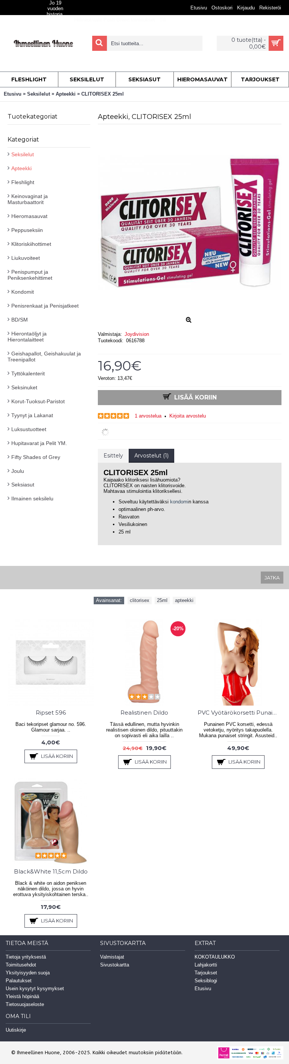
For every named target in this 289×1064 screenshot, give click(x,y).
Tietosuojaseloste (25, 1004)
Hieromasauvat (29, 216)
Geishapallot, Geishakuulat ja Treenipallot (44, 357)
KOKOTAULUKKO (215, 957)
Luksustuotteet (28, 429)
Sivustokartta (114, 965)
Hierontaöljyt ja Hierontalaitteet (27, 337)
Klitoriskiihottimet (31, 244)
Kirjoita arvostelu (187, 416)
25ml (162, 600)
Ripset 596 (51, 712)
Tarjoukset (206, 973)
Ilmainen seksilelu (32, 498)
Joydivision (137, 334)
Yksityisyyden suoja (28, 973)
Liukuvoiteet (25, 258)
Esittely (113, 455)
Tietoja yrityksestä (26, 957)
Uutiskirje (16, 1030)
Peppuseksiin (27, 230)
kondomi (179, 502)
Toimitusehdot (21, 965)
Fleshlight (22, 182)
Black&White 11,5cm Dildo (51, 871)
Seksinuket (24, 387)
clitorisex (139, 600)
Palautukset (19, 980)
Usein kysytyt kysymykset (35, 988)
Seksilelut (22, 154)
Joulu (17, 471)
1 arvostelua (148, 416)
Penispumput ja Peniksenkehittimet (30, 275)
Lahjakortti (206, 965)
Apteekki (21, 168)
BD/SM (19, 320)
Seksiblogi (206, 980)
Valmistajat (112, 957)
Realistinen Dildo (144, 712)
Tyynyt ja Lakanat (32, 415)
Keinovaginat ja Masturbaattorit (28, 199)
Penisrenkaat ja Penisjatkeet (45, 306)
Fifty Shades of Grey (35, 457)
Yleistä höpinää (22, 996)
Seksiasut (22, 485)
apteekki (184, 600)
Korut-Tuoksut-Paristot (38, 401)
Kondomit (22, 292)
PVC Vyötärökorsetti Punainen (239, 712)
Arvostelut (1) (151, 455)
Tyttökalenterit (28, 373)
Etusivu (203, 988)
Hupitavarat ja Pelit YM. (39, 443)
